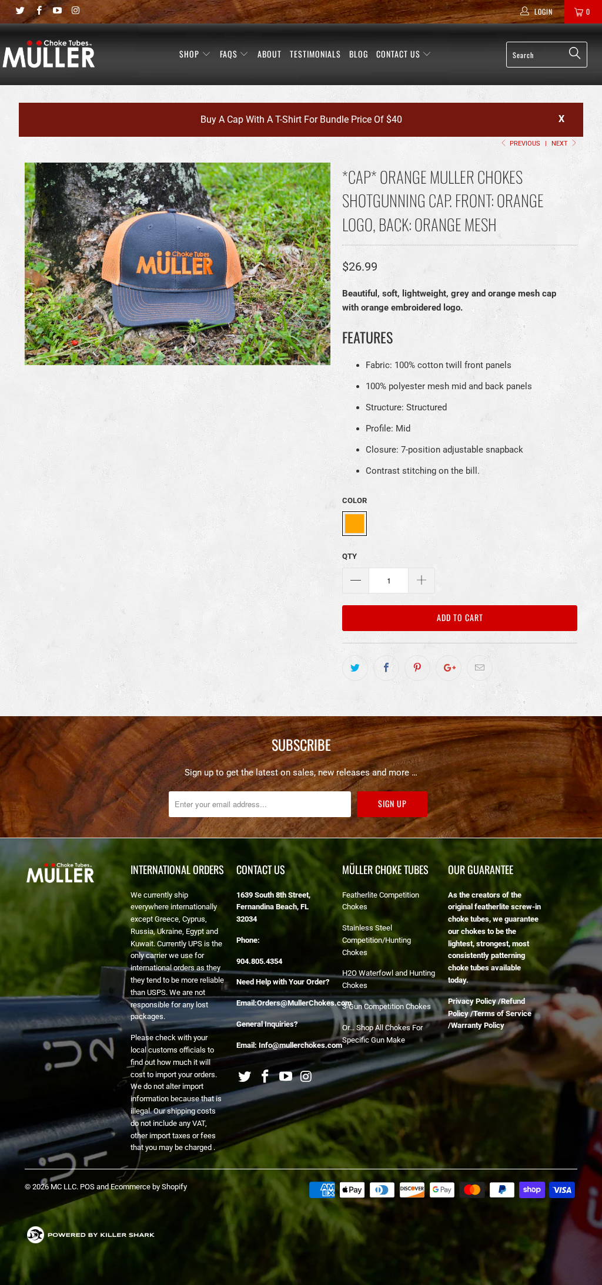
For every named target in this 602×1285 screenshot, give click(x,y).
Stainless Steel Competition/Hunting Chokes (376, 940)
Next (560, 143)
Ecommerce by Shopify (149, 1186)
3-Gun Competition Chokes (386, 1006)
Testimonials (315, 54)
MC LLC (63, 1186)
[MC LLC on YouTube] (57, 12)
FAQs (230, 54)
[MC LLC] (48, 53)
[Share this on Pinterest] (417, 668)
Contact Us (399, 54)
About (269, 54)
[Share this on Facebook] (386, 668)
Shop (189, 54)
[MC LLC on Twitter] (20, 12)
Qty (349, 556)
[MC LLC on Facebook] (38, 12)
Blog (358, 54)
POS (87, 1186)
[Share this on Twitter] (355, 668)
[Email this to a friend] (480, 668)
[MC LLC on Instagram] (75, 12)
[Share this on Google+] (448, 668)
